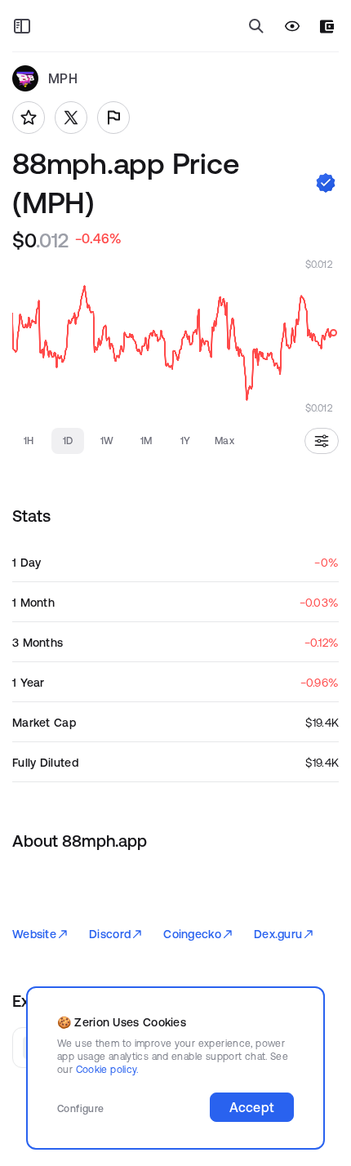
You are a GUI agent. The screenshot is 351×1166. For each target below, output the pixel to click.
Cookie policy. (107, 1069)
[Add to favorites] (28, 117)
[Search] (256, 26)
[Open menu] (22, 26)
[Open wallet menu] (327, 26)
